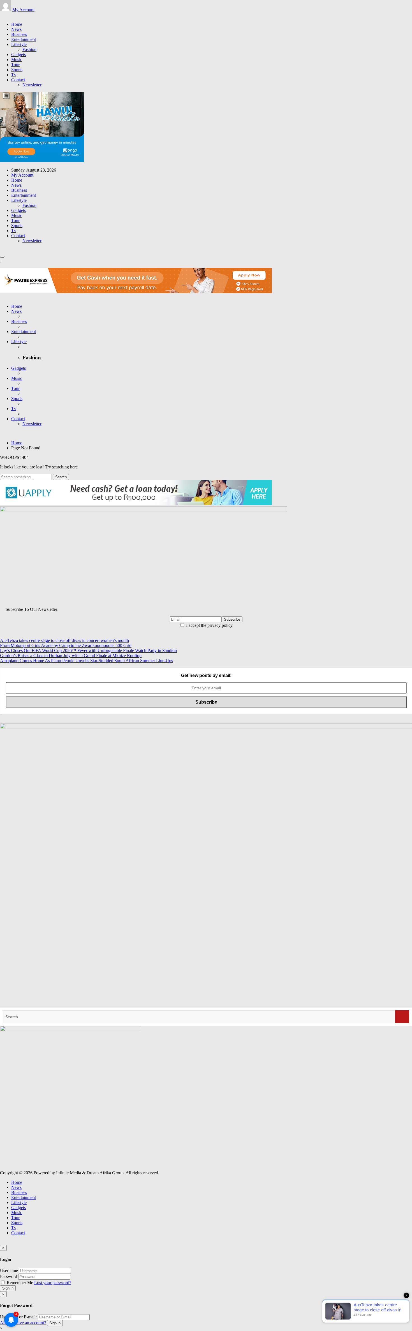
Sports (16, 69)
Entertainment (23, 39)
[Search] (402, 1016)
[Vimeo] (15, 14)
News (16, 29)
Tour (15, 64)
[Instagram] (8, 14)
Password (8, 1276)
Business (19, 34)
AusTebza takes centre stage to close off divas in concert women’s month (64, 640)
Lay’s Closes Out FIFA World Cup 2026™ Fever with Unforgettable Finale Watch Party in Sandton (88, 650)
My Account (23, 9)
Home (16, 24)
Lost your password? (52, 1282)
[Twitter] (5, 14)
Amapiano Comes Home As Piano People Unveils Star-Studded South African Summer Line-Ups (86, 660)
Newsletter (31, 84)
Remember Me (20, 1282)
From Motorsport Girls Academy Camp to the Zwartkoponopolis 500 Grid (65, 645)
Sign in (7, 1288)
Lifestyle (19, 44)
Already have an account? (23, 1322)
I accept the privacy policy (209, 625)
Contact (18, 79)
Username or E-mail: (18, 1316)
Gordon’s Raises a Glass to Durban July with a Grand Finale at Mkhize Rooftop (71, 655)
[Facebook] (1, 14)
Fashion (29, 49)
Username (9, 1270)
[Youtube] (11, 14)
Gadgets (18, 54)
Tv (13, 74)
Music (16, 59)
